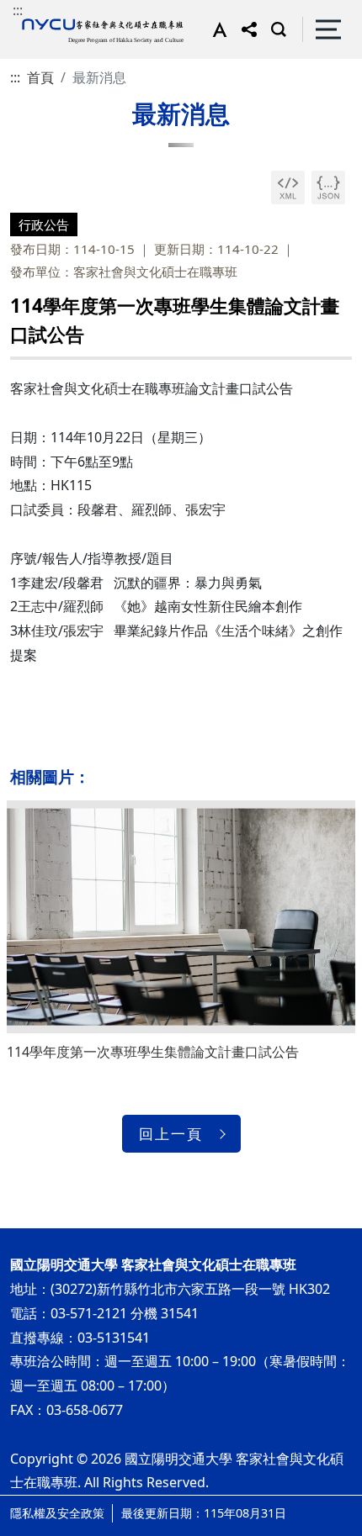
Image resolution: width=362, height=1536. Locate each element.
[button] (216, 29)
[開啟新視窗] (288, 187)
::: (18, 10)
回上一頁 (171, 1133)
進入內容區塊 (40, 10)
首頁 (40, 77)
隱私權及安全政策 (57, 1513)
